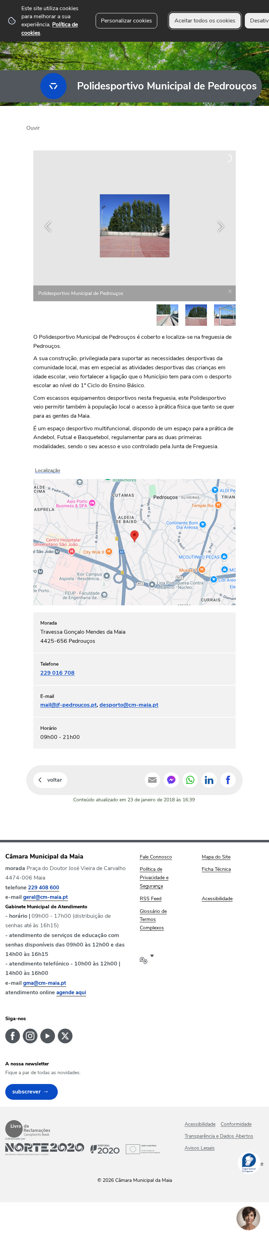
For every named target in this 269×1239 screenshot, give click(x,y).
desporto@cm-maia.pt (128, 705)
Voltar (54, 780)
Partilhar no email (152, 780)
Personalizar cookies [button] (126, 21)
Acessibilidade (200, 1124)
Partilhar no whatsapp (190, 780)
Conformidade (236, 1124)
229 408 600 (43, 887)
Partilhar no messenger (171, 780)
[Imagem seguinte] (221, 226)
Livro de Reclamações (27, 1129)
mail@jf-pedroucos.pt (68, 705)
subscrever (26, 1092)
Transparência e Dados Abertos (219, 1136)
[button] (167, 315)
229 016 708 (57, 673)
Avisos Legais (200, 1148)
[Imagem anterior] (48, 226)
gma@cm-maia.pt (44, 983)
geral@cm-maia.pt (45, 897)
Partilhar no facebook (228, 780)
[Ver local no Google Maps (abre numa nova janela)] (134, 535)
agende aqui (71, 992)
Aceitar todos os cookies (204, 21)
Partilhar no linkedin (209, 780)
